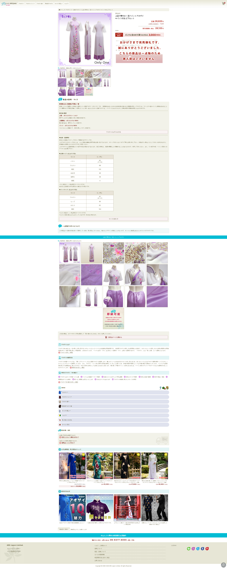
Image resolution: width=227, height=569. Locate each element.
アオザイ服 (39, 3)
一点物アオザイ (76, 9)
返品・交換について (100, 551)
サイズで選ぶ (58, 3)
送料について (98, 548)
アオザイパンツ (30, 3)
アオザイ (21, 3)
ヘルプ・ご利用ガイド (101, 545)
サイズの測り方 (113, 219)
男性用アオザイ (49, 3)
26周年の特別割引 (153, 24)
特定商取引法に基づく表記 (102, 557)
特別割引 (13, 551)
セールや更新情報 (100, 554)
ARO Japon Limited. (15, 545)
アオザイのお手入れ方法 (113, 132)
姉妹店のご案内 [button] (63, 529)
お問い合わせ (98, 560)
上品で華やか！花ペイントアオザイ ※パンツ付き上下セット (97, 9)
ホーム (62, 9)
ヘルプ (66, 3)
